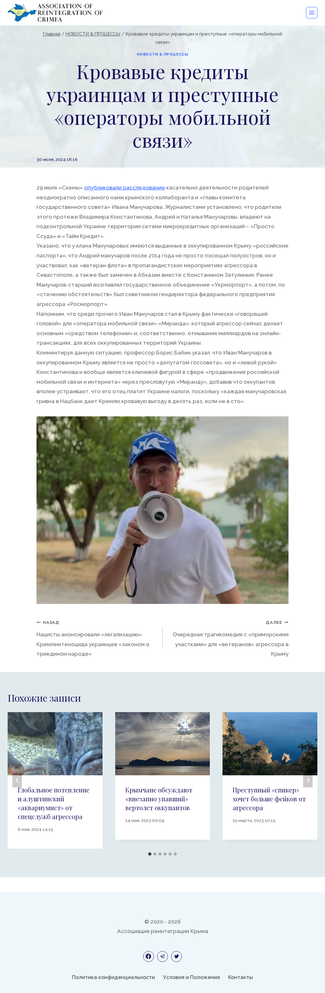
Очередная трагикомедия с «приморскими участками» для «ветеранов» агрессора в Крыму (231, 638)
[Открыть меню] (311, 12)
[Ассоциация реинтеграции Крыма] (55, 13)
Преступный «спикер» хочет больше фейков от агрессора (269, 798)
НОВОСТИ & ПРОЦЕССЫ (163, 54)
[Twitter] (176, 956)
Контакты (240, 977)
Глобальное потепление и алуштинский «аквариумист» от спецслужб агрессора (54, 803)
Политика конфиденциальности (113, 977)
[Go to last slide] (17, 780)
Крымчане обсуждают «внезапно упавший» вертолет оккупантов (158, 798)
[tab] (149, 854)
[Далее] (308, 780)
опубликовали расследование (124, 187)
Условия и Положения (191, 977)
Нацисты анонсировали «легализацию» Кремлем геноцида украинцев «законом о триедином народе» (92, 638)
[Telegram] (162, 956)
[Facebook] (148, 956)
